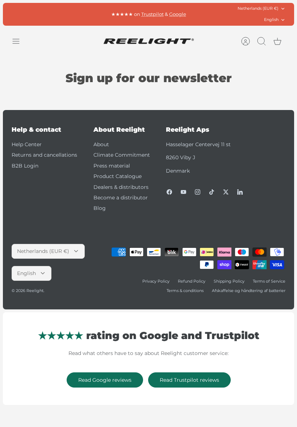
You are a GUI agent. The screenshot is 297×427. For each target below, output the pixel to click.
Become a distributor (120, 197)
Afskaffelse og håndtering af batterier (248, 290)
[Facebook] (169, 192)
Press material (111, 165)
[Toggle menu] (20, 41)
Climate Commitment (121, 155)
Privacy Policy (156, 281)
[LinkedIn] (240, 192)
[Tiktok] (212, 192)
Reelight (34, 290)
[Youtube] (183, 192)
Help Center (27, 144)
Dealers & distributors (120, 187)
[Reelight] (148, 41)
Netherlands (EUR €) (258, 8)
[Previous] (88, 14)
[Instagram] (198, 192)
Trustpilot (152, 14)
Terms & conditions (185, 290)
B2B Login (25, 165)
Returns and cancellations (44, 155)
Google (177, 14)
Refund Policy (191, 281)
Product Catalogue (117, 176)
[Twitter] (226, 192)
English (271, 19)
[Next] (209, 14)
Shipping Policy (229, 281)
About (101, 144)
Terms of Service (269, 281)
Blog (99, 208)
